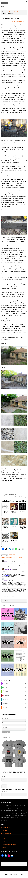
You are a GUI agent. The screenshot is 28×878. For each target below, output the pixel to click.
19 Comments (20, 21)
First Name (4, 722)
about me (3, 836)
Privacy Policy (4, 830)
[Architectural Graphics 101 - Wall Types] (7, 670)
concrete (10, 555)
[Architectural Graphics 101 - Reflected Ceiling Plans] (20, 642)
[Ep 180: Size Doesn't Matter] (20, 628)
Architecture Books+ (6, 833)
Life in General (11, 554)
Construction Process (19, 555)
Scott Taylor (19, 557)
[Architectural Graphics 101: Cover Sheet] (7, 656)
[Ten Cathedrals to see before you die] (20, 615)
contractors (4, 557)
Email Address (5, 718)
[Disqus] (14, 575)
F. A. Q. (3, 841)
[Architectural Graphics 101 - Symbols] (7, 615)
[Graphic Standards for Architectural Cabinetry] (20, 656)
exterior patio (11, 557)
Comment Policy (5, 827)
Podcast (3, 847)
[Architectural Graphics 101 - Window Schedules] (7, 628)
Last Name (4, 727)
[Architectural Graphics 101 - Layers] (20, 670)
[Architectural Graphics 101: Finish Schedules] (7, 642)
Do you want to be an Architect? (9, 844)
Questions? (4, 838)
